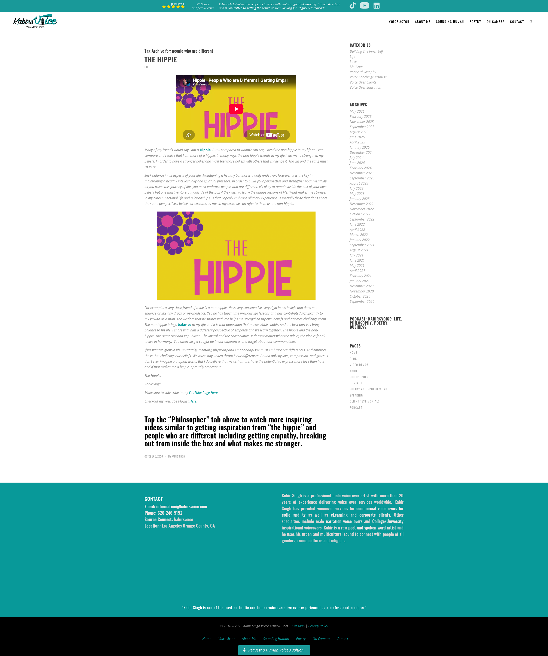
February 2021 (361, 275)
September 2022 (362, 219)
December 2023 (362, 173)
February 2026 (361, 116)
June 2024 (357, 162)
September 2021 (362, 245)
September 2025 (362, 126)
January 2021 (360, 281)
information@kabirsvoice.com (181, 506)
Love (353, 61)
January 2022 (360, 239)
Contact (356, 383)
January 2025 (360, 147)
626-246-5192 (170, 513)
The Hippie (160, 59)
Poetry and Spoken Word (368, 389)
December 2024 (362, 152)
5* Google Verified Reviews (203, 6)
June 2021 (357, 260)
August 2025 (359, 132)
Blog (353, 358)
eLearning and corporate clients (360, 514)
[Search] (531, 21)
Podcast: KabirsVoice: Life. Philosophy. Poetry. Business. (376, 323)
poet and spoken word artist (372, 527)
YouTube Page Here (203, 392)
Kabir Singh (178, 456)
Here (193, 401)
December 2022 (362, 203)
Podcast (356, 407)
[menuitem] (399, 21)
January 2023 (360, 198)
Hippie (205, 150)
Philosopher (359, 377)
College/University (388, 521)
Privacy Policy (318, 626)
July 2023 (356, 188)
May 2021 (357, 265)
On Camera (321, 638)
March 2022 (359, 234)
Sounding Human (276, 638)
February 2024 (361, 167)
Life (146, 67)
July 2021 (356, 255)
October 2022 (360, 214)
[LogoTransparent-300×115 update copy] (35, 21)
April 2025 (357, 142)
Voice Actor (226, 638)
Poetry (300, 638)
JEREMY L (178, 4)
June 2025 (357, 137)
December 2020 (362, 286)
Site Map (298, 626)
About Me (249, 638)
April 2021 (357, 270)
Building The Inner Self (366, 51)
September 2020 (362, 301)
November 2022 (362, 209)
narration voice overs (344, 521)
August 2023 (359, 183)
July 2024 (356, 157)
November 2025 (362, 121)
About (354, 371)
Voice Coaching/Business (368, 77)
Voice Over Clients (363, 82)
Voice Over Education (365, 87)
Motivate (356, 66)
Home (353, 352)
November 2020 (362, 291)
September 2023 (362, 178)
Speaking (356, 395)
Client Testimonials (365, 401)
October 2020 (360, 296)
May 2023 (357, 193)
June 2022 (357, 224)
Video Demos (359, 364)
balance (184, 324)
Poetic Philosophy (363, 72)
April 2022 (357, 229)
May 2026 (357, 111)
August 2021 (359, 250)
